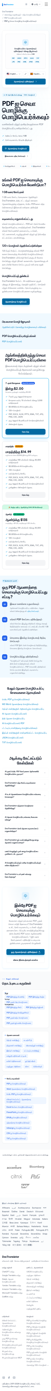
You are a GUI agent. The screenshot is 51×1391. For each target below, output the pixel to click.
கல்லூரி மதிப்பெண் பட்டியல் (16, 1056)
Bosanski (5, 1211)
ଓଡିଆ (4, 1230)
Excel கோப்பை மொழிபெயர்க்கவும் (19, 1107)
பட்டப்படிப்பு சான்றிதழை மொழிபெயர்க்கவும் (19, 728)
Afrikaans (6, 1208)
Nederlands (36, 1226)
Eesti (12, 1215)
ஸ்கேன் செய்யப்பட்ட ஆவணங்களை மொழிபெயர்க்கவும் (9, 1323)
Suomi (24, 1215)
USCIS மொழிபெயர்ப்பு (35, 1271)
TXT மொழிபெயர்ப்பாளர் (12, 742)
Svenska (14, 1237)
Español (5, 1215)
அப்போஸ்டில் (37, 1066)
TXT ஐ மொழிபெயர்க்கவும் (16, 1138)
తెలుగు (28, 1237)
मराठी (13, 1226)
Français (33, 1215)
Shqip (44, 1234)
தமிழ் (21, 1237)
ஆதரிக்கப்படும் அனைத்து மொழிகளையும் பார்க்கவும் (24, 327)
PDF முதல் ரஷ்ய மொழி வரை (17, 1018)
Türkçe (24, 1241)
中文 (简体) (16, 1245)
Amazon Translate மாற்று (12, 1289)
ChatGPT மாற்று (8, 1271)
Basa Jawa (14, 1222)
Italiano (45, 1219)
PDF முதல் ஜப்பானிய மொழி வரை (19, 1023)
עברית (4, 1219)
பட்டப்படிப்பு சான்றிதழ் (31, 1051)
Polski (17, 1230)
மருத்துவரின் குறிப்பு (34, 1309)
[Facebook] (9, 1377)
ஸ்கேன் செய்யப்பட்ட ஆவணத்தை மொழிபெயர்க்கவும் (19, 1100)
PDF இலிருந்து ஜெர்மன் (34, 1007)
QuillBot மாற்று (7, 1296)
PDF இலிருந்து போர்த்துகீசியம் (18, 1012)
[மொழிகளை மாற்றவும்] (25, 73)
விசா (27, 1066)
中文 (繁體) (27, 1245)
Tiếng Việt (6, 1245)
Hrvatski (18, 1219)
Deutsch (30, 1211)
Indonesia (36, 1219)
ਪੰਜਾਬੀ (10, 1230)
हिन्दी (11, 1219)
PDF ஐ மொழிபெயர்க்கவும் (16, 1083)
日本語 (4, 1222)
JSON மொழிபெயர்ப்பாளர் (12, 737)
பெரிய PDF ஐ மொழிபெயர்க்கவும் (16, 699)
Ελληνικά (39, 1211)
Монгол (5, 1226)
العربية (14, 1208)
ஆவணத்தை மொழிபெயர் (17, 148)
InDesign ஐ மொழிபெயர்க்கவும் (18, 1128)
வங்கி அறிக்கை (32, 1301)
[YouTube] (14, 1377)
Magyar (27, 1219)
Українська (34, 1241)
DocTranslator (10, 1256)
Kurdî (40, 1222)
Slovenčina (24, 1234)
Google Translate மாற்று (11, 1275)
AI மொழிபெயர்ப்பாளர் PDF (13, 723)
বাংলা (44, 1208)
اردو (42, 1241)
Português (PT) (42, 1230)
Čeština (14, 1211)
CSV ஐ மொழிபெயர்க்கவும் (16, 1133)
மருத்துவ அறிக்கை (14, 1066)
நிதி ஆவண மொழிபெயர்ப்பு (13, 718)
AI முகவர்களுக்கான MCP (12, 1357)
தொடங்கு (25, 432)
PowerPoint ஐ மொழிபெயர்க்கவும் (19, 1112)
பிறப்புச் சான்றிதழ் (13, 1040)
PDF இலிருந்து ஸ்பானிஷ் (15, 997)
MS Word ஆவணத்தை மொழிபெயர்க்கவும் (20, 704)
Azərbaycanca (24, 1208)
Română (5, 1234)
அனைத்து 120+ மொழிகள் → (38, 1365)
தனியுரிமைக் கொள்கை (40, 1261)
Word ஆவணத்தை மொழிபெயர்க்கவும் (21, 1089)
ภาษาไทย (36, 1237)
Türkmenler (6, 1241)
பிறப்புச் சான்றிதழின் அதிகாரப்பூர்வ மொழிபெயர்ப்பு (23, 709)
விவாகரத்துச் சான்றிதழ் (34, 1045)
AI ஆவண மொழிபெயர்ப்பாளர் (14, 713)
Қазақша (24, 1222)
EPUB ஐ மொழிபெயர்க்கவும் (17, 1117)
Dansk (22, 1211)
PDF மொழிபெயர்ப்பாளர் (12, 341)
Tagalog (16, 1241)
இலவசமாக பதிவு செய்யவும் (15, 156)
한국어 (32, 1222)
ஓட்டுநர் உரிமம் (30, 1061)
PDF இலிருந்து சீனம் (14, 1007)
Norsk (45, 1226)
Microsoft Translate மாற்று (12, 1293)
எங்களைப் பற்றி (7, 1261)
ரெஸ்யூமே (30, 1305)
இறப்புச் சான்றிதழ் (13, 1051)
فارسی (18, 1215)
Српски (5, 1237)
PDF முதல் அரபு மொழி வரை (17, 1002)
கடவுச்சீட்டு (28, 1040)
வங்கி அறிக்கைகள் (14, 1061)
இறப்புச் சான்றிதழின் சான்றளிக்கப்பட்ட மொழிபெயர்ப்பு (24, 732)
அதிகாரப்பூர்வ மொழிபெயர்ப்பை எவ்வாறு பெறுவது (11, 1332)
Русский (14, 1234)
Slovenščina (36, 1234)
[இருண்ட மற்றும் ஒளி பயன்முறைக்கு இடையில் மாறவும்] (26, 4)
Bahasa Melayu (23, 1226)
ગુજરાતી (41, 1215)
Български (36, 1208)
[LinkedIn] (3, 1377)
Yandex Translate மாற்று (11, 1285)
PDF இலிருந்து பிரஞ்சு (36, 997)
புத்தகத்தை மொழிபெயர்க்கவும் (18, 1123)
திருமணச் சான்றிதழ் (14, 1045)
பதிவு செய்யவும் (33, 611)
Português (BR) (28, 1230)
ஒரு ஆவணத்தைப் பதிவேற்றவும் (24, 952)
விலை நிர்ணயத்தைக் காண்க (25, 960)
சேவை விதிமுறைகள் (22, 1261)
